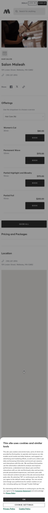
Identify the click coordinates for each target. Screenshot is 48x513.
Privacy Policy (10, 493)
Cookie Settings (24, 505)
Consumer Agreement (23, 491)
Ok (24, 499)
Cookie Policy (24, 509)
